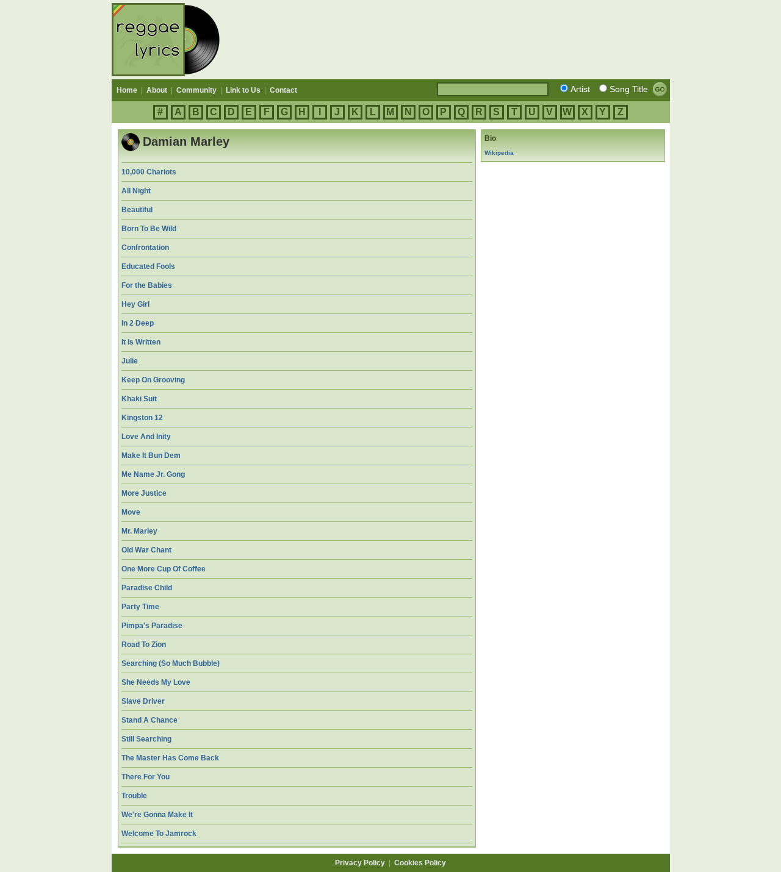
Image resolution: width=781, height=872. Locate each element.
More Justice (144, 493)
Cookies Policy (420, 863)
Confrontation (145, 247)
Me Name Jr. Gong (153, 474)
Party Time (140, 606)
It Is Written (140, 342)
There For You (145, 777)
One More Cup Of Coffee (163, 569)
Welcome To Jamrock (158, 833)
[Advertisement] (448, 39)
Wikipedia (499, 152)
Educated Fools (148, 266)
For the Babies (146, 285)
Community (196, 90)
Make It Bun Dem (151, 455)
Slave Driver (143, 701)
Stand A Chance (149, 720)
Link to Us (243, 90)
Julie (129, 361)
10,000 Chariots (148, 172)
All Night (136, 191)
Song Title (629, 89)
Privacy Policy (360, 863)
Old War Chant (146, 550)
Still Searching (146, 739)
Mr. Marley (139, 531)
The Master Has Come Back (170, 758)
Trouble (134, 796)
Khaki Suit (139, 399)
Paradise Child (146, 588)
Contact (283, 90)
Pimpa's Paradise (151, 625)
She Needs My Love (155, 682)
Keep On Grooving (153, 380)
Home (127, 90)
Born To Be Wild (148, 228)
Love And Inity (146, 436)
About (156, 90)
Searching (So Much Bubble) (170, 663)
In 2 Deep (137, 323)
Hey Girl (135, 304)
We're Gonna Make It (157, 814)
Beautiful (137, 209)
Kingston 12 (142, 417)
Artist (580, 89)
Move (130, 512)
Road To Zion (143, 644)
